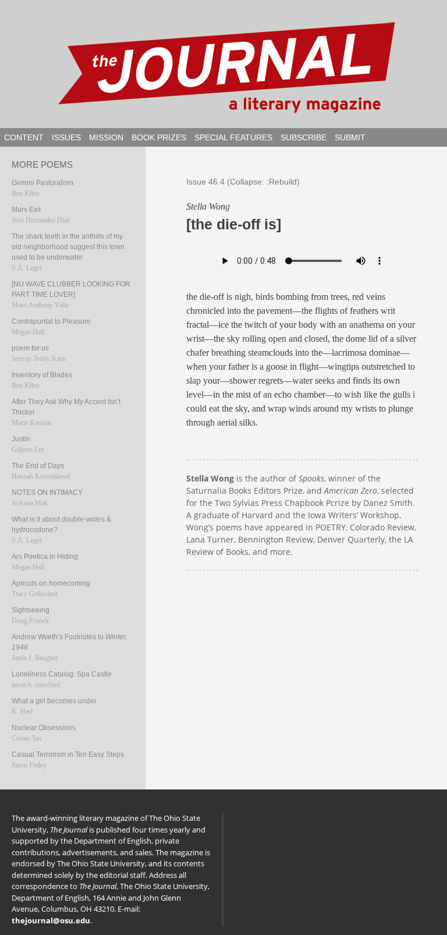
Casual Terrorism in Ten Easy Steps (68, 754)
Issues (66, 137)
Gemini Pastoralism (42, 183)
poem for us (30, 348)
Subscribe (304, 137)
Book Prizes (159, 137)
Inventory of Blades (42, 375)
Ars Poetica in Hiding (45, 556)
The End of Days (38, 466)
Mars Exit (26, 210)
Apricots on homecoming (51, 583)
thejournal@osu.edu (51, 920)
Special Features (233, 137)
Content (24, 137)
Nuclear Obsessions (44, 728)
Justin (21, 439)
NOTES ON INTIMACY (47, 492)
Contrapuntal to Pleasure (51, 321)
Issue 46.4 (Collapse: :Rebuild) (243, 181)
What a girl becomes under (54, 701)
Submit (350, 137)
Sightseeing (30, 610)
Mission (106, 137)
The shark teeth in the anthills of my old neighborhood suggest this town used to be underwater (68, 246)
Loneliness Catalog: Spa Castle (62, 674)
